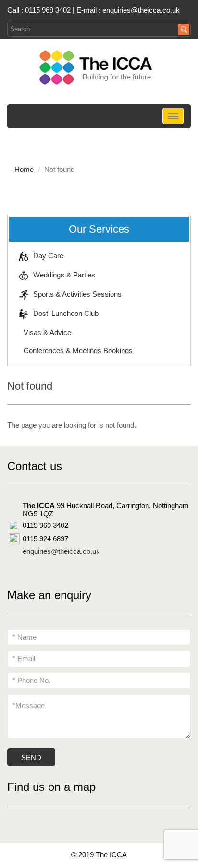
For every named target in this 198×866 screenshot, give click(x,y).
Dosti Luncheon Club (66, 313)
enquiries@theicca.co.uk (141, 10)
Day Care (48, 255)
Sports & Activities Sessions (77, 294)
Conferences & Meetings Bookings (78, 350)
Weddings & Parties (64, 275)
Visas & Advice (47, 332)
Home (24, 169)
